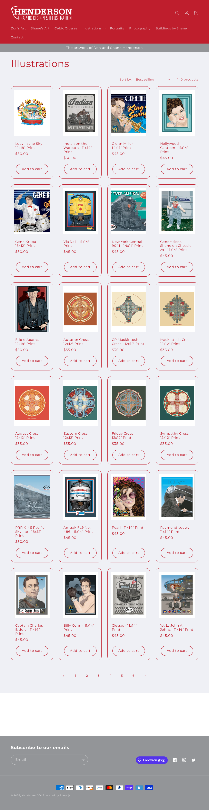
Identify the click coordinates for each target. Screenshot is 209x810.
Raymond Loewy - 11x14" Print (176, 530)
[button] (93, 28)
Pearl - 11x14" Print (127, 528)
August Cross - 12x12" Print (28, 436)
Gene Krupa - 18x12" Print (27, 244)
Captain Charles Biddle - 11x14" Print (29, 629)
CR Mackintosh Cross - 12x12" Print (128, 342)
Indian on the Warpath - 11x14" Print (77, 148)
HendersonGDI (32, 795)
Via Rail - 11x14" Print (76, 244)
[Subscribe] (138, 731)
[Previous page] (64, 676)
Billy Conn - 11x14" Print (78, 628)
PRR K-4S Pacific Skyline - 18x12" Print (30, 531)
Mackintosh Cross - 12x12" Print (177, 342)
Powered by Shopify (56, 795)
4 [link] (110, 676)
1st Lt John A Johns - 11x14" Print (176, 628)
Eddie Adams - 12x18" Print (28, 342)
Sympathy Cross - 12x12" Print (175, 436)
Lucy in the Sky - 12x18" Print (30, 146)
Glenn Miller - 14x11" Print (123, 146)
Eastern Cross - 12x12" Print (76, 436)
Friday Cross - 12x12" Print (124, 436)
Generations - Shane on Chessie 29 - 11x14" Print (176, 246)
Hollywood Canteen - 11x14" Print (174, 148)
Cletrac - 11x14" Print (124, 628)
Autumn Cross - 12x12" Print (77, 342)
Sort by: (125, 79)
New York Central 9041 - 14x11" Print (127, 244)
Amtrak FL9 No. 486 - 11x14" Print (78, 530)
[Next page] (145, 676)
